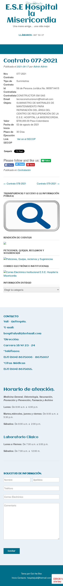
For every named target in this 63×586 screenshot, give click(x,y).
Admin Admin (40, 66)
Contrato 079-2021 (48, 183)
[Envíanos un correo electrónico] (29, 39)
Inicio (14, 578)
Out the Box (36, 573)
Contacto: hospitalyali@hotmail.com (34, 578)
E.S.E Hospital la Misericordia (31, 14)
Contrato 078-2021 (15, 183)
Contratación (24, 170)
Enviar (12, 551)
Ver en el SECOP (26, 139)
